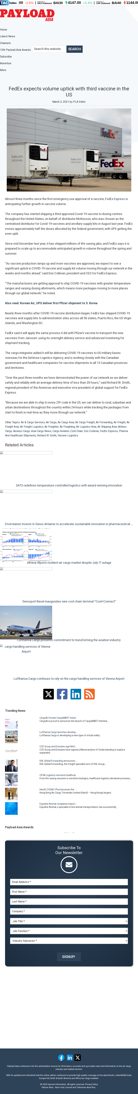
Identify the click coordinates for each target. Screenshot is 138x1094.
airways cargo (21, 431)
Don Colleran (91, 431)
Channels (5, 43)
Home (3, 30)
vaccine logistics (68, 436)
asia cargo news (41, 431)
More (3, 70)
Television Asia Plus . (86, 1087)
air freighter (51, 427)
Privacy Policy (91, 1084)
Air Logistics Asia (86, 427)
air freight (119, 422)
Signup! (68, 956)
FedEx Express (115, 199)
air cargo (51, 422)
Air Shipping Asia (107, 427)
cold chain (76, 431)
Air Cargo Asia (66, 422)
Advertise (5, 63)
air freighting (67, 427)
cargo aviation (61, 431)
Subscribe (6, 57)
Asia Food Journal (63, 1087)
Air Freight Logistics (31, 427)
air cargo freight (85, 422)
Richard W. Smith (46, 436)
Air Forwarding (104, 422)
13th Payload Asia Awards (15, 50)
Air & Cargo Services (33, 422)
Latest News (7, 36)
